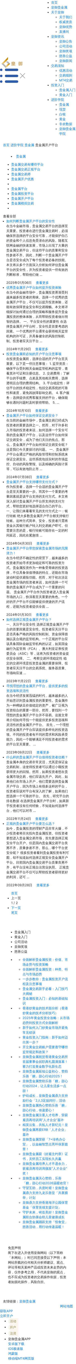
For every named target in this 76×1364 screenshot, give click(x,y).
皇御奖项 (65, 51)
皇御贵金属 (59, 7)
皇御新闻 (65, 61)
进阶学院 (57, 100)
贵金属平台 (19, 189)
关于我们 (65, 17)
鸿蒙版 (13, 1353)
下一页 (16, 908)
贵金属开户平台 (22, 198)
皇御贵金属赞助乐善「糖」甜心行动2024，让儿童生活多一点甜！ (45, 1086)
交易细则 (65, 75)
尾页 (14, 913)
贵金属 (64, 104)
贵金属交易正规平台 (25, 169)
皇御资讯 (57, 36)
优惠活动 (65, 70)
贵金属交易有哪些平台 (27, 164)
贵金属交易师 (21, 174)
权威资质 (65, 22)
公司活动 (65, 46)
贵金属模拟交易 (22, 203)
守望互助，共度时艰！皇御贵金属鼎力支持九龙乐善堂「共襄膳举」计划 (45, 1193)
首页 (54, 2)
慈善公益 (65, 56)
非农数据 (65, 124)
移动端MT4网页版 (21, 1358)
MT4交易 (65, 80)
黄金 (62, 119)
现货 (62, 109)
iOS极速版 (15, 1349)
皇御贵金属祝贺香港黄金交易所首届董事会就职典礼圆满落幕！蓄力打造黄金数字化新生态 (45, 1061)
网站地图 (66, 1306)
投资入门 (57, 85)
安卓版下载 (16, 1344)
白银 (62, 114)
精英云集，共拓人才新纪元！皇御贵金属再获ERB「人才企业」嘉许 (45, 1129)
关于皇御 (57, 12)
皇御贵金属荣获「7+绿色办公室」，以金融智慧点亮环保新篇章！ (45, 1144)
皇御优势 (65, 27)
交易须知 (57, 66)
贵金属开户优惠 (22, 179)
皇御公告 (65, 41)
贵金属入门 (67, 90)
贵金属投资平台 (22, 194)
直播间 (64, 32)
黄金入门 (65, 95)
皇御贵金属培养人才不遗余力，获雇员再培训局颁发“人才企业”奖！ (45, 1168)
